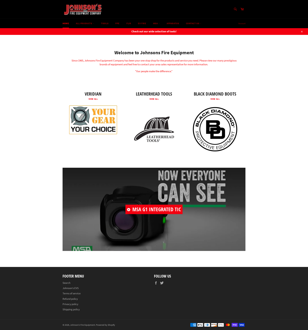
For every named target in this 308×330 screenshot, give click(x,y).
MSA (155, 23)
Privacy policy (70, 304)
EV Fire (142, 23)
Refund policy (70, 299)
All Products (84, 23)
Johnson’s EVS (71, 288)
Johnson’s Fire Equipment (82, 325)
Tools (104, 23)
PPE (117, 23)
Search (66, 283)
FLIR (128, 23)
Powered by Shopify (105, 325)
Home (66, 23)
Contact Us (193, 23)
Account (241, 23)
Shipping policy (71, 309)
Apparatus (173, 23)
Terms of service (72, 293)
